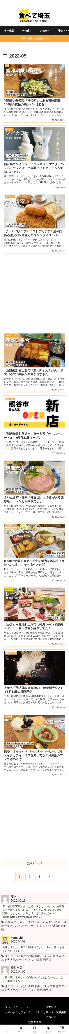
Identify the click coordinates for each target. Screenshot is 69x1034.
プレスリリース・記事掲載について (51, 1014)
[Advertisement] (34, 290)
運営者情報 (34, 1022)
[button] (62, 667)
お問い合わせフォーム (18, 1012)
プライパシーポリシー (18, 1007)
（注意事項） (51, 1007)
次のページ (34, 863)
